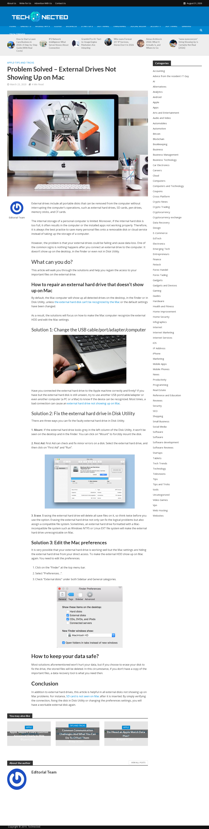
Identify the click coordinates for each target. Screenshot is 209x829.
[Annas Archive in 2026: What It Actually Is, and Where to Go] (140, 43)
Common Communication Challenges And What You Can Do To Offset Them (77, 734)
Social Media (138, 26)
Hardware (119, 26)
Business (71, 26)
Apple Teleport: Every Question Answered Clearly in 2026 (29, 733)
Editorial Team (17, 217)
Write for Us (25, 3)
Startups (87, 26)
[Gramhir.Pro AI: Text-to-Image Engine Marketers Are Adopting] (75, 43)
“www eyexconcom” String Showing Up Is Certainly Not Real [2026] (188, 43)
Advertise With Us (43, 3)
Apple (10, 62)
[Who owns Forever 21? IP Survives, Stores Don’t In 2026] (107, 42)
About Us (11, 3)
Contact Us (60, 3)
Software (103, 26)
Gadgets (25, 26)
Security (155, 26)
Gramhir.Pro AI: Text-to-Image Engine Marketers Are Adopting (91, 43)
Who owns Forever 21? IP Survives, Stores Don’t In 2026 (124, 42)
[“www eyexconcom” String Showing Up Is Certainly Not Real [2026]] (172, 43)
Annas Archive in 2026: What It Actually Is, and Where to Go (154, 43)
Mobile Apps (42, 26)
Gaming (186, 26)
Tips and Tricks (24, 62)
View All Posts (138, 762)
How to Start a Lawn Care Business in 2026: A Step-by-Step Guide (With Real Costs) (26, 45)
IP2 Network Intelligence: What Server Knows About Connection (58, 43)
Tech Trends (17, 34)
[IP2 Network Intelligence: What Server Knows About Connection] (43, 43)
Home (12, 26)
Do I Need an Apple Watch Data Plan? (126, 733)
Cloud (58, 26)
